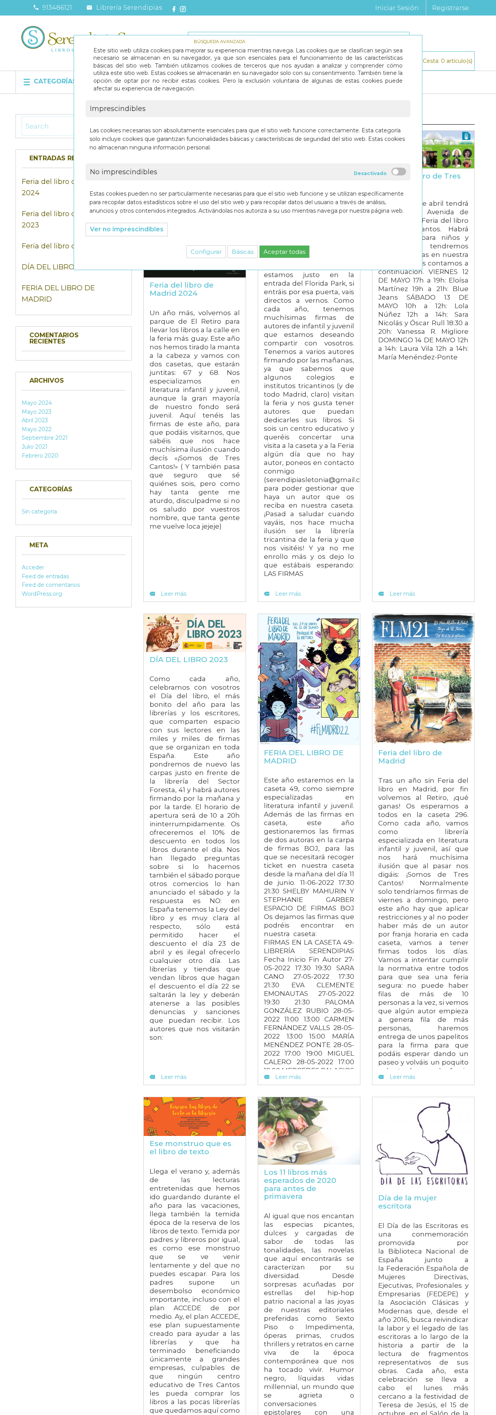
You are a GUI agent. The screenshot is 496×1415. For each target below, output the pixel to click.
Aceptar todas (284, 251)
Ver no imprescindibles (127, 229)
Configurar (206, 251)
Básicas (242, 251)
